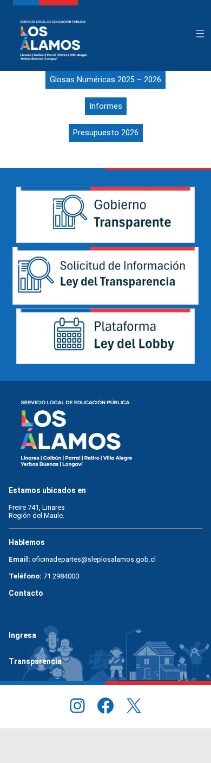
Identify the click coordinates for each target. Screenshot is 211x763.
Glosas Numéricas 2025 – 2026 (105, 79)
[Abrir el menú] (200, 33)
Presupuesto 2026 (106, 132)
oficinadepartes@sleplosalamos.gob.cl (94, 559)
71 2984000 (61, 576)
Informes (105, 106)
